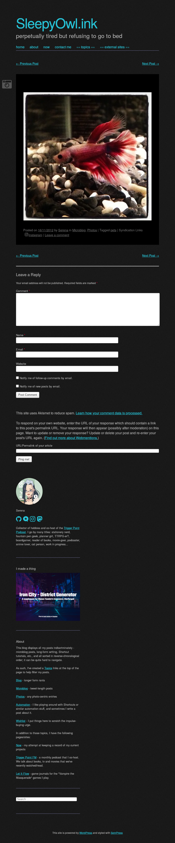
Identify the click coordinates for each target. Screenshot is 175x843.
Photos (92, 230)
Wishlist (20, 721)
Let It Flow (22, 773)
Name (20, 335)
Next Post (150, 63)
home (20, 46)
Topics (48, 668)
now (46, 46)
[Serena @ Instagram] (32, 519)
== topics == (85, 46)
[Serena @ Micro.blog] (26, 519)
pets (113, 230)
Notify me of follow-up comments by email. (46, 378)
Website (21, 364)
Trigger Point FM (26, 757)
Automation (23, 704)
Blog (19, 680)
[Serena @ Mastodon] (39, 519)
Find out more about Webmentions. (71, 437)
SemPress (117, 832)
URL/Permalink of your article (34, 445)
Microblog (79, 230)
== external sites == (114, 46)
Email (20, 349)
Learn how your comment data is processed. (109, 413)
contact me (63, 46)
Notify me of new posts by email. (40, 386)
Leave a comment (57, 235)
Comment (23, 291)
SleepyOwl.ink (56, 22)
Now (18, 745)
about (34, 46)
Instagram (35, 235)
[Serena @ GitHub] (19, 519)
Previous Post (27, 63)
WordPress (85, 832)
